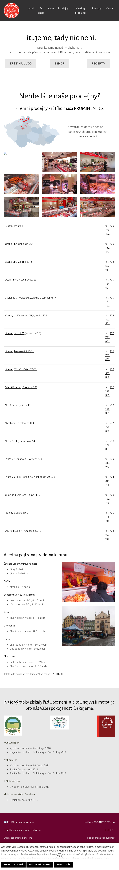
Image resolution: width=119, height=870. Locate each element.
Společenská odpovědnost (101, 837)
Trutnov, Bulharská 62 (16, 512)
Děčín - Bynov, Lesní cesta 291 (21, 279)
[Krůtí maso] (11, 10)
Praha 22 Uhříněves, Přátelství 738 (23, 459)
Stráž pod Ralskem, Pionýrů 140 (22, 494)
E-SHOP (109, 830)
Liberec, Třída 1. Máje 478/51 (21, 369)
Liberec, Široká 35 (14, 333)
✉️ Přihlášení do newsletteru (19, 822)
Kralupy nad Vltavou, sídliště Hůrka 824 (26, 315)
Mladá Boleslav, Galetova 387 (21, 387)
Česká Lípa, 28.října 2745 (18, 261)
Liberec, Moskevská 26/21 (19, 351)
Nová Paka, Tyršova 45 (17, 405)
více (59, 855)
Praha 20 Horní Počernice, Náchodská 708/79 (30, 476)
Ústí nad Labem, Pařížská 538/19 (23, 530)
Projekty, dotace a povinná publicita (22, 830)
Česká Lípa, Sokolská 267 (19, 243)
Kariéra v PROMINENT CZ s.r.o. (99, 822)
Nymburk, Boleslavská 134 (19, 423)
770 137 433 (58, 674)
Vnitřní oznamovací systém (18, 837)
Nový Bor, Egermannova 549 (20, 441)
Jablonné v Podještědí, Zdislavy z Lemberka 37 (30, 297)
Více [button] (108, 8)
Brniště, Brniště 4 (14, 225)
